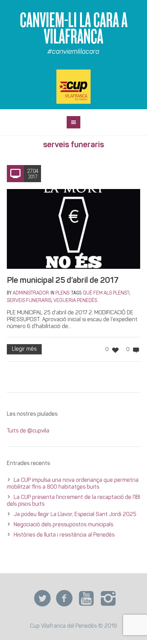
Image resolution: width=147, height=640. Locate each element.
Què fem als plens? (106, 293)
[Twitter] (42, 598)
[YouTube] (86, 598)
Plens (62, 293)
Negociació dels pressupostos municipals (63, 525)
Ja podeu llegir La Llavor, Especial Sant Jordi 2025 (75, 514)
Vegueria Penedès (75, 300)
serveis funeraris (29, 300)
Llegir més (24, 349)
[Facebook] (64, 598)
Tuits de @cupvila (28, 431)
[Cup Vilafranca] (73, 87)
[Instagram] (108, 598)
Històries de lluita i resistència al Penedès (64, 535)
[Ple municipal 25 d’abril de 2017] (73, 229)
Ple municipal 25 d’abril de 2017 (63, 281)
